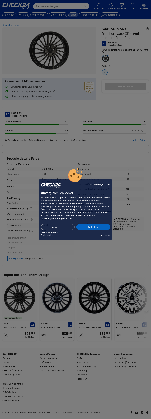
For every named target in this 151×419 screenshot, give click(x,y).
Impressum (105, 235)
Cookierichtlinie (47, 235)
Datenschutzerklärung (50, 232)
